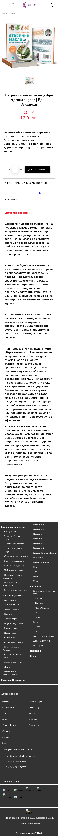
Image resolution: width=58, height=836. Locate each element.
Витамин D (38, 539)
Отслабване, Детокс (13, 642)
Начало (4, 13)
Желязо (36, 581)
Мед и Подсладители (14, 561)
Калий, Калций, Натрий (45, 553)
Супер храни (10, 531)
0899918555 (20, 762)
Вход (4, 719)
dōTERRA (39, 598)
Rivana (38, 613)
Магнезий (38, 558)
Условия (6, 731)
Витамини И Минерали (13, 680)
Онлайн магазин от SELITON (29, 833)
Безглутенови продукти (15, 590)
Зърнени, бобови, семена (12, 537)
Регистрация (35, 707)
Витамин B (38, 529)
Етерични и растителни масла (44, 592)
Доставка (6, 737)
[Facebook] (5, 773)
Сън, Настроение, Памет (12, 656)
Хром (36, 572)
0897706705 (20, 767)
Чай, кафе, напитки (13, 570)
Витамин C (38, 534)
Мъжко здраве (11, 628)
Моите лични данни (30, 824)
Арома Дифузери (41, 641)
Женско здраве (11, 619)
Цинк (36, 576)
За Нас (5, 713)
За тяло (36, 631)
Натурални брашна (15, 544)
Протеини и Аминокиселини (11, 673)
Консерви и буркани (14, 565)
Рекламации (8, 707)
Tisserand (39, 603)
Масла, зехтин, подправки (11, 584)
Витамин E (38, 543)
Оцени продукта (11, 199)
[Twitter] (12, 773)
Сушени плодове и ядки (16, 556)
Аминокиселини (12, 605)
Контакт (33, 713)
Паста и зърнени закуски (13, 550)
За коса (36, 627)
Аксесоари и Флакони (43, 636)
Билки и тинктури (13, 662)
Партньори (34, 725)
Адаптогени (10, 600)
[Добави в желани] (53, 161)
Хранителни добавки (12, 595)
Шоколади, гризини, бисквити (13, 576)
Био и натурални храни (13, 527)
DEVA (38, 617)
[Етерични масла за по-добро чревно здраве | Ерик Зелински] (29, 71)
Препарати (38, 645)
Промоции (35, 651)
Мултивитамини (41, 562)
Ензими (8, 614)
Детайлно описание (17, 212)
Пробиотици (10, 633)
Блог (4, 743)
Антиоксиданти (11, 609)
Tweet (41, 193)
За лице (37, 622)
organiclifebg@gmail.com (25, 756)
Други (7, 667)
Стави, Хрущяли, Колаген (12, 648)
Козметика (35, 586)
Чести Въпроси (36, 702)
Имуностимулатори (13, 623)
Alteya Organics (42, 608)
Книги (12, 13)
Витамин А (38, 525)
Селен (36, 567)
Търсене (33, 719)
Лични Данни (9, 725)
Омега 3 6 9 (10, 638)
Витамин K (38, 548)
